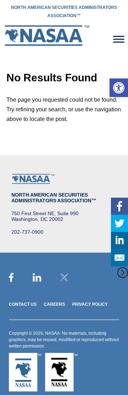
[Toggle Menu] (118, 39)
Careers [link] (54, 304)
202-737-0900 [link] (27, 232)
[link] (119, 88)
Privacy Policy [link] (90, 304)
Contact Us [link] (23, 304)
